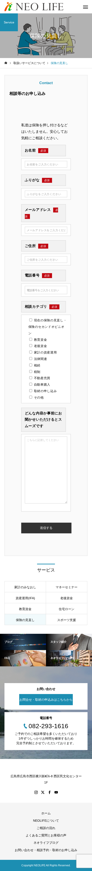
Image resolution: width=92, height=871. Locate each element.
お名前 (35, 150)
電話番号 (37, 275)
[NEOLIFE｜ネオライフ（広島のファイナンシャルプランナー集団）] (33, 6)
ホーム (46, 813)
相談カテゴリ (41, 306)
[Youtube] (56, 792)
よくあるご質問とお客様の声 (46, 835)
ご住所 (35, 246)
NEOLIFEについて (46, 820)
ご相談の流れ (46, 828)
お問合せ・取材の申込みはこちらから (46, 699)
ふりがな (37, 180)
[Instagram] (36, 792)
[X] (42, 792)
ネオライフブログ (46, 842)
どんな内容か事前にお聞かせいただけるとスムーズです (43, 419)
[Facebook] (49, 792)
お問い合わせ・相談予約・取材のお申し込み (46, 850)
